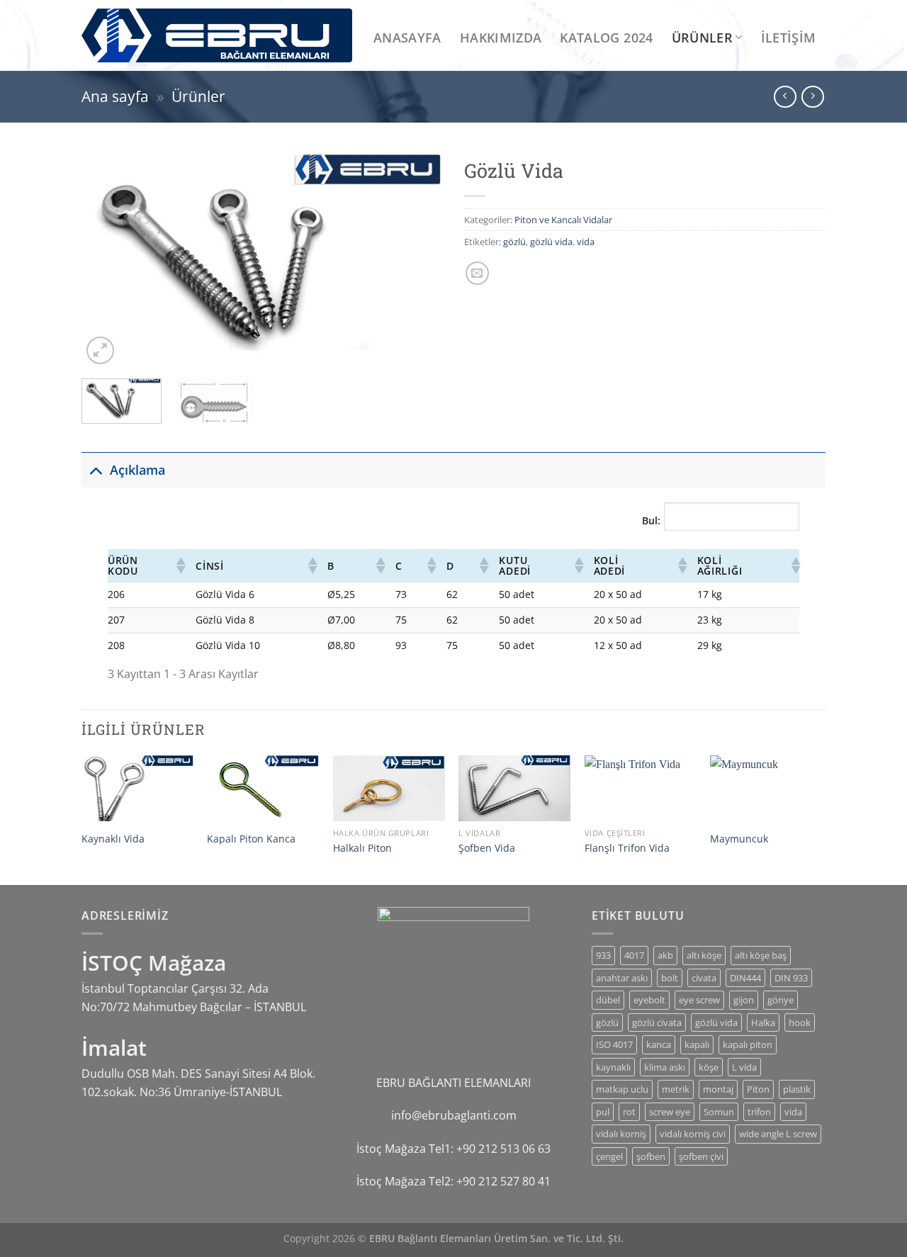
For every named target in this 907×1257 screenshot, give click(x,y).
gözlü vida (551, 241)
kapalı (697, 1044)
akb (665, 955)
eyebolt (649, 999)
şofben (650, 1156)
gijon (743, 999)
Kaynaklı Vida (113, 839)
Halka (763, 1022)
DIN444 (745, 977)
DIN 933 (791, 977)
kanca (658, 1044)
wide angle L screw (778, 1133)
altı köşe (704, 955)
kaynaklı (613, 1067)
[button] (180, 565)
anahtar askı (622, 977)
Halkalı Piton (362, 848)
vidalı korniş (621, 1133)
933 (603, 955)
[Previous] (106, 259)
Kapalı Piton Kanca (251, 839)
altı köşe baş (761, 955)
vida (586, 241)
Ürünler (702, 37)
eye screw (699, 999)
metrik (675, 1089)
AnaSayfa (407, 37)
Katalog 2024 (606, 37)
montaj (718, 1089)
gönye (780, 999)
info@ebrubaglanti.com (454, 1115)
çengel (609, 1156)
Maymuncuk (739, 839)
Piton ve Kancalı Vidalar (563, 219)
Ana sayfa (115, 96)
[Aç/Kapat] (95, 469)
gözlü (514, 241)
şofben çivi (701, 1156)
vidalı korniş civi (693, 1133)
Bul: (651, 520)
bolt (669, 977)
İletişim (788, 37)
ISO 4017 (614, 1044)
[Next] (418, 259)
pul (602, 1111)
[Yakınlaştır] (100, 350)
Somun (719, 1111)
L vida (744, 1067)
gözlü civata (657, 1022)
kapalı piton (747, 1044)
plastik (797, 1089)
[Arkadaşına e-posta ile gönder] (477, 273)
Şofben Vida (486, 848)
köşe (709, 1067)
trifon (759, 1111)
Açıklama (137, 469)
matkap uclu (622, 1089)
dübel (608, 999)
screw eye (669, 1111)
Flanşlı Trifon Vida (627, 848)
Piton (758, 1089)
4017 (634, 955)
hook (800, 1022)
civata (704, 977)
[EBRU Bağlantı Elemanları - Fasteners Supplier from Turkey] (216, 35)
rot (629, 1111)
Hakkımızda (501, 37)
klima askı (664, 1067)
